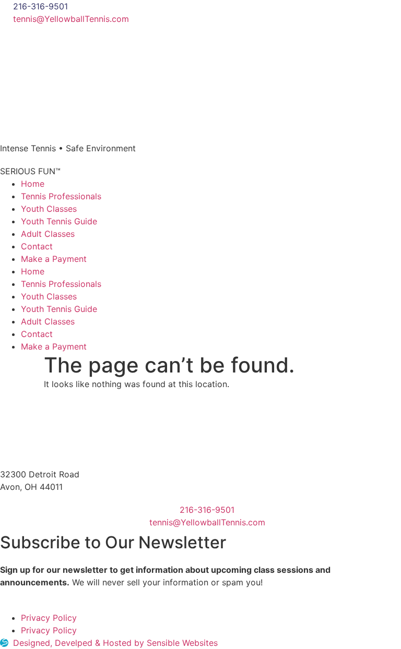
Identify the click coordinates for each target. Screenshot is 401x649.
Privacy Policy (49, 617)
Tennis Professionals (61, 196)
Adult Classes (48, 234)
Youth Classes (49, 208)
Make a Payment (54, 259)
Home (32, 183)
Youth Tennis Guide (59, 221)
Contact (37, 246)
